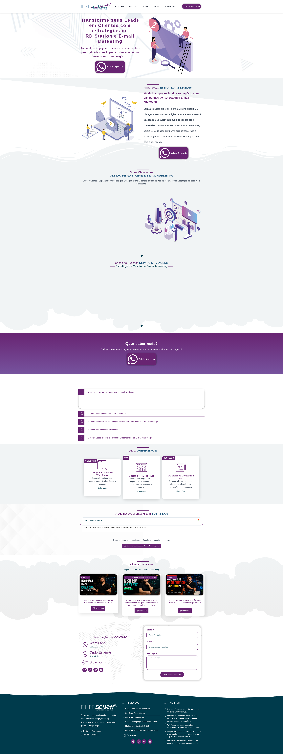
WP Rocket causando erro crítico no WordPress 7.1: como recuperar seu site (185, 602)
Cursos (133, 6)
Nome (149, 630)
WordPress (172, 577)
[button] (141, 392)
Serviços (119, 6)
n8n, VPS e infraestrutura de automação (140, 577)
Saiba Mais (102, 488)
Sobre (156, 6)
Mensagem (151, 653)
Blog (145, 6)
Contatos (170, 6)
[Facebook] (84, 670)
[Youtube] (95, 670)
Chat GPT (85, 577)
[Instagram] (90, 670)
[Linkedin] (101, 670)
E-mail (149, 642)
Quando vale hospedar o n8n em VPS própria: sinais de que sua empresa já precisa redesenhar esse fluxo (141, 602)
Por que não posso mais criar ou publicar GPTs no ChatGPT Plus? (98, 601)
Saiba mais (99, 608)
